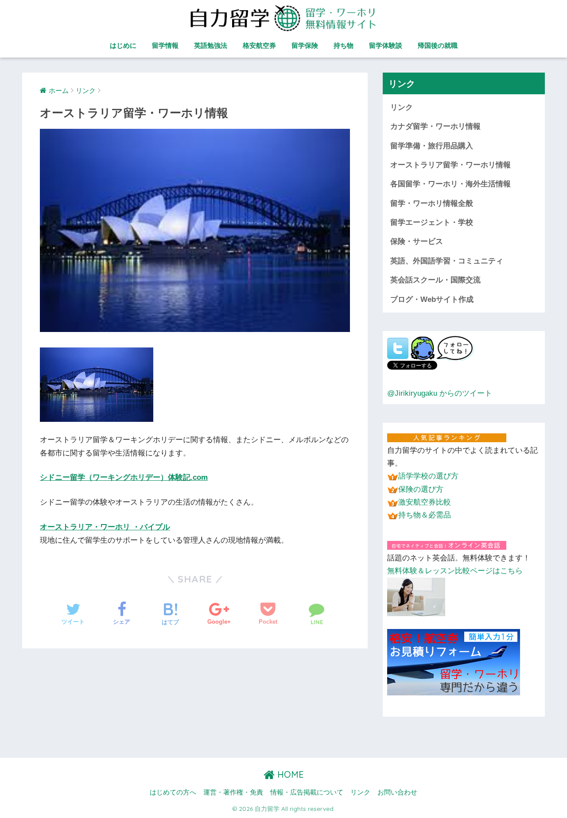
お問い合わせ (397, 792)
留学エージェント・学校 (431, 222)
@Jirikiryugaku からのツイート (439, 393)
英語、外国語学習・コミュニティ (446, 261)
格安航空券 (259, 45)
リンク (401, 107)
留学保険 (304, 45)
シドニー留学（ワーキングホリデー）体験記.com (124, 477)
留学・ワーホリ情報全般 (431, 203)
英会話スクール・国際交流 (435, 280)
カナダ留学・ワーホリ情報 (435, 126)
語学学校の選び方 (428, 476)
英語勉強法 (210, 45)
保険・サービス (416, 241)
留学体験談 (385, 45)
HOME (289, 774)
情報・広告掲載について (306, 792)
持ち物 (343, 45)
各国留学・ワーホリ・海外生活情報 (450, 184)
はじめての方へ (173, 792)
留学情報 (165, 45)
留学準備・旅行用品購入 (431, 146)
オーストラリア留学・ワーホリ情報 (450, 165)
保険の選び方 (420, 489)
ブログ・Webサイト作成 (432, 299)
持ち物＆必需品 (424, 515)
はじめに (123, 45)
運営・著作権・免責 (233, 792)
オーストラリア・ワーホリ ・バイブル (105, 527)
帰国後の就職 (438, 45)
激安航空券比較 (424, 502)
